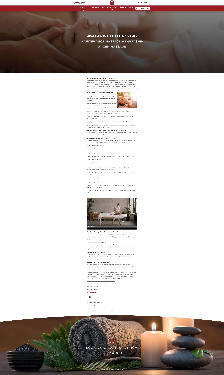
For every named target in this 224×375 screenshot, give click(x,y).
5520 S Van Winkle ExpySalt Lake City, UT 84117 (83, 10)
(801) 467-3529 (112, 352)
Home (92, 7)
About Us (115, 7)
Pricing (102, 7)
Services (112, 9)
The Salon (109, 7)
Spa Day (131, 7)
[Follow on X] (77, 3)
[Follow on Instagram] (79, 3)
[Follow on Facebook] (75, 3)
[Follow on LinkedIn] (82, 3)
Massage (97, 7)
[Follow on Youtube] (84, 3)
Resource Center (123, 7)
